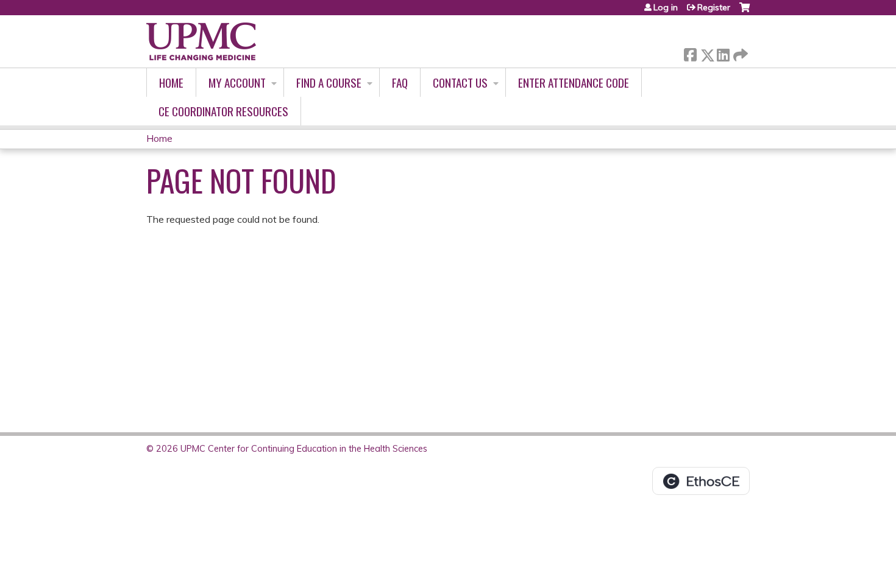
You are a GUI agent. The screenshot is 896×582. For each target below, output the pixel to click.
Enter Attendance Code (573, 82)
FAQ (400, 82)
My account (237, 82)
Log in (665, 7)
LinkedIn (723, 53)
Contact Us (460, 82)
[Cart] (744, 12)
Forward (739, 52)
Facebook (690, 53)
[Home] (201, 41)
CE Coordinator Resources (223, 111)
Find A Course (328, 82)
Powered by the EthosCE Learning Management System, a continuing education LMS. (701, 481)
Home (171, 82)
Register (713, 7)
